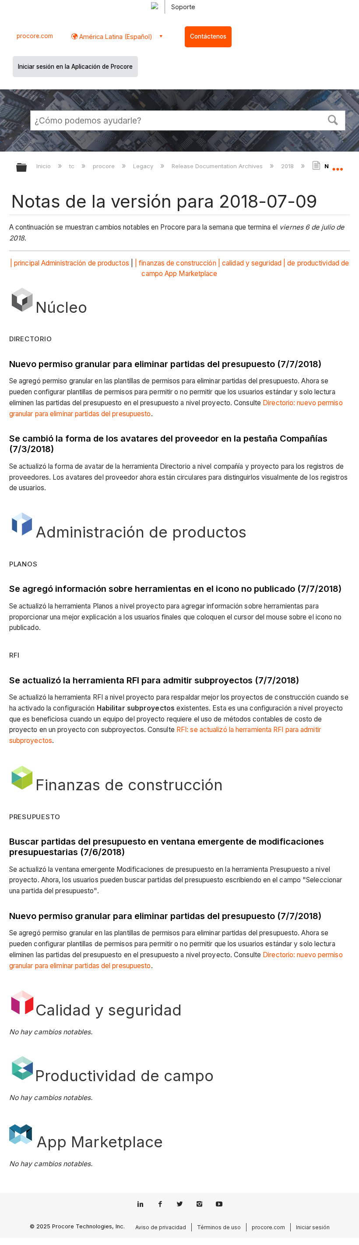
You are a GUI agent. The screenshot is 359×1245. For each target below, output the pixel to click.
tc (72, 166)
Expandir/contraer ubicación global (337, 165)
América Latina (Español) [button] (114, 36)
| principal (24, 263)
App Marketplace (191, 273)
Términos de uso (219, 1227)
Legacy (144, 166)
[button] (333, 119)
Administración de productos (85, 263)
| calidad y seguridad (250, 263)
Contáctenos (208, 36)
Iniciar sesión (313, 1227)
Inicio (44, 166)
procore (104, 166)
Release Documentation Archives (218, 166)
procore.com (35, 35)
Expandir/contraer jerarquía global (27, 168)
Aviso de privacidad (160, 1227)
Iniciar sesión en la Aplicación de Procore (75, 66)
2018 (288, 166)
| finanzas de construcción (175, 263)
